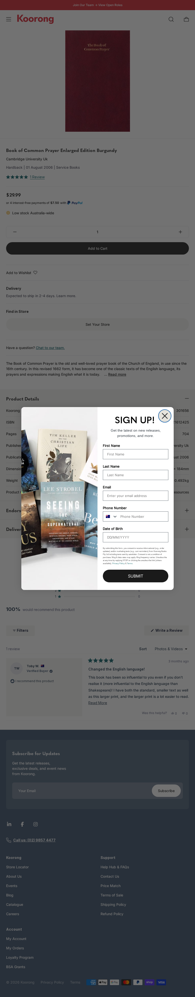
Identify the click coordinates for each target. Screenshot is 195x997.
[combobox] (110, 516)
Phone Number (115, 508)
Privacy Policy (118, 563)
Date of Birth (113, 529)
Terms (130, 563)
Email (107, 487)
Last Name (111, 466)
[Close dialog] (164, 416)
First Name (111, 446)
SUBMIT (135, 576)
